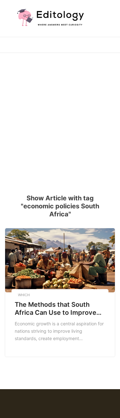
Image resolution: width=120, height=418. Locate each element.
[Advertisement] (60, 119)
